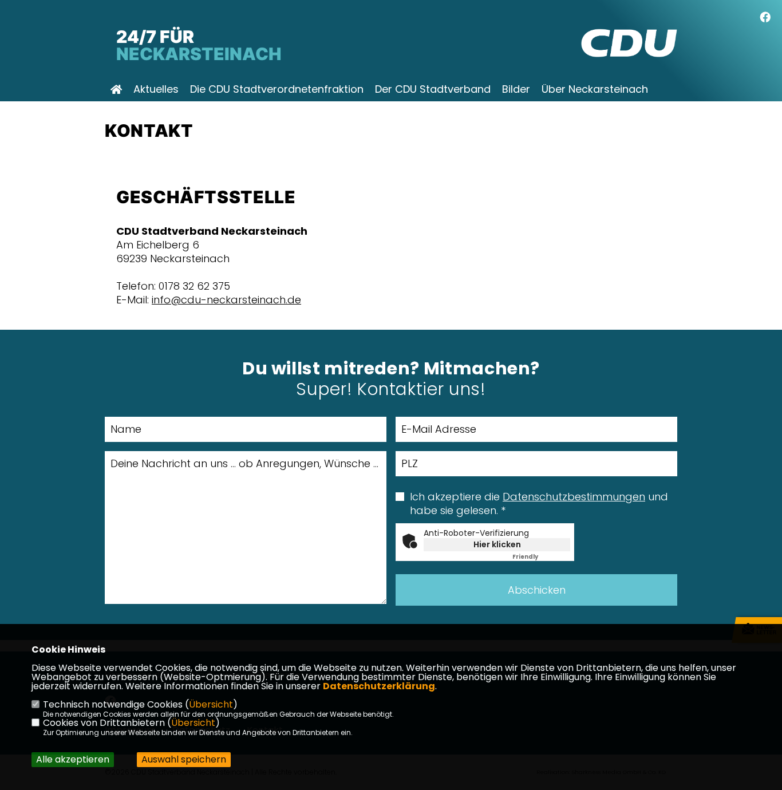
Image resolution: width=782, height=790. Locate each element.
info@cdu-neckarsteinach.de (226, 300)
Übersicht (211, 704)
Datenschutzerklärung (379, 686)
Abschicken (537, 590)
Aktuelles (156, 89)
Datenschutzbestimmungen (574, 496)
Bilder (516, 89)
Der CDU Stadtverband (433, 89)
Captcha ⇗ (541, 556)
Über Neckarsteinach (595, 89)
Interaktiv (156, 111)
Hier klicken (497, 544)
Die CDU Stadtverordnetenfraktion (277, 89)
